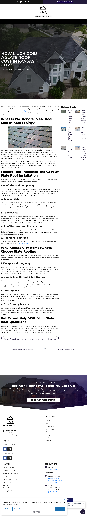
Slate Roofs (7, 485)
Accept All (60, 509)
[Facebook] (5, 449)
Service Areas (49, 429)
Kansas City (16, 69)
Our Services (49, 426)
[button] (43, 21)
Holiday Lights (8, 491)
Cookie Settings (19, 509)
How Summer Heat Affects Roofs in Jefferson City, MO (72, 117)
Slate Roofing (25, 69)
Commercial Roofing (10, 470)
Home (47, 420)
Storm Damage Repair (10, 473)
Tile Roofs (6, 488)
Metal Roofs (7, 482)
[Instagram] (9, 449)
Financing (48, 432)
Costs (10, 69)
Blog (5, 69)
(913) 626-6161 (52, 469)
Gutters (5, 476)
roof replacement (25, 243)
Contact (48, 440)
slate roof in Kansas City (18, 111)
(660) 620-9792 (53, 492)
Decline (7, 509)
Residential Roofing (9, 468)
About (47, 423)
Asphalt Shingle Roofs (10, 479)
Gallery (47, 435)
